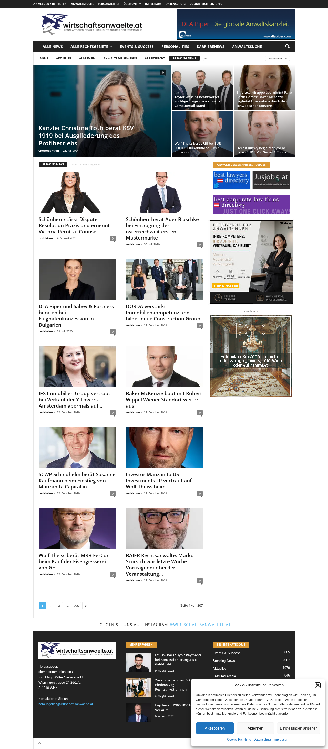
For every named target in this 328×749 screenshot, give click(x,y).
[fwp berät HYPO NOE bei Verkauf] (138, 712)
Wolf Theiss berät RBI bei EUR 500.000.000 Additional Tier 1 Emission (198, 147)
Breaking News (184, 58)
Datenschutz (262, 739)
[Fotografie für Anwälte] (251, 262)
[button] (317, 685)
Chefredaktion (48, 150)
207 (76, 606)
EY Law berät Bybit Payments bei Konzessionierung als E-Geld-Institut (178, 660)
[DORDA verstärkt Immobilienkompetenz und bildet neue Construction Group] (164, 279)
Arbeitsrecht (155, 58)
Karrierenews (210, 46)
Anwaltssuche (82, 4)
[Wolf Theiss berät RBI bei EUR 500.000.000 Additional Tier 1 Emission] (202, 134)
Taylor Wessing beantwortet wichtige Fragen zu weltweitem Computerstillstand (199, 101)
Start (75, 164)
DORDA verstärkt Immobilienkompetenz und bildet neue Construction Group (163, 312)
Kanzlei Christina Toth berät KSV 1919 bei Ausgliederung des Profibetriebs (86, 135)
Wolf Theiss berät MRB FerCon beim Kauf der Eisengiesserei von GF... (74, 561)
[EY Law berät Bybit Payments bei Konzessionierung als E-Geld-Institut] (138, 662)
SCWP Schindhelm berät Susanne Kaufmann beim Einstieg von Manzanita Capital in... (77, 480)
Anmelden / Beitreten (50, 4)
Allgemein (87, 58)
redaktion (46, 238)
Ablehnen (255, 728)
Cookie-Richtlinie (239, 739)
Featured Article (224, 676)
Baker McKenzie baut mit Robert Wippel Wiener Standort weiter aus (164, 399)
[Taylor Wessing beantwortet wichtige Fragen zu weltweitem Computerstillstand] (202, 87)
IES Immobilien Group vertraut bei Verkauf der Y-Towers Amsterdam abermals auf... (74, 399)
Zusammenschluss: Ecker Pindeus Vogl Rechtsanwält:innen (174, 685)
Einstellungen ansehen (298, 728)
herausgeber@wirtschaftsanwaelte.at (65, 704)
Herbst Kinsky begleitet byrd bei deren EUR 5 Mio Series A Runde (262, 149)
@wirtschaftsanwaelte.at (200, 624)
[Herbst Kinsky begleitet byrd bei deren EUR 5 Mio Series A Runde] (264, 134)
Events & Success (137, 46)
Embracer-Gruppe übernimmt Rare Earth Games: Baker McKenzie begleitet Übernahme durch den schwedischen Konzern (264, 99)
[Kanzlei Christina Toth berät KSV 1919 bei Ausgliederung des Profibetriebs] (102, 111)
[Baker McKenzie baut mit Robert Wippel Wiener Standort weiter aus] (164, 366)
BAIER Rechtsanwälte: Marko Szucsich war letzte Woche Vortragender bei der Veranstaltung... (160, 564)
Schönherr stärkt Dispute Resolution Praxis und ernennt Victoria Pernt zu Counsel (74, 225)
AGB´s (44, 58)
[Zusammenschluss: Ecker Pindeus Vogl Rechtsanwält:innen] (138, 687)
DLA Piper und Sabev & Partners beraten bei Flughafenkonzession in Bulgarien (76, 315)
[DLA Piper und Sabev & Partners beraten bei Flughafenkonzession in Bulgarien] (77, 279)
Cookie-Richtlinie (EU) (206, 4)
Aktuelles (63, 58)
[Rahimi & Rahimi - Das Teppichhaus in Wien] (251, 356)
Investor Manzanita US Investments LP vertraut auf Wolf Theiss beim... (159, 480)
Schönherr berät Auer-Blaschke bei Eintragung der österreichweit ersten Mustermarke (162, 228)
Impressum (281, 739)
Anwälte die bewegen (120, 58)
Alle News (53, 46)
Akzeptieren (215, 728)
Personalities (108, 4)
